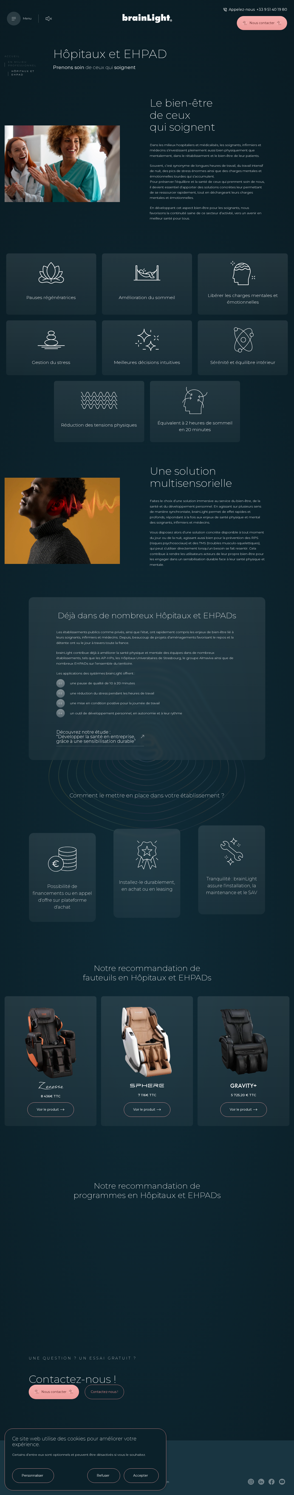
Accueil (12, 56)
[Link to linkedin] (261, 1482)
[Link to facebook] (272, 1482)
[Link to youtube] (282, 1482)
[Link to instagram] (251, 1482)
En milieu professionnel (22, 64)
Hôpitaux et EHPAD (22, 73)
